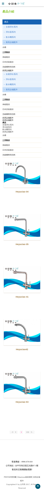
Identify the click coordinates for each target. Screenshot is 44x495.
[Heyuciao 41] (22, 279)
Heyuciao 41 (22, 297)
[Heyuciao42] (22, 332)
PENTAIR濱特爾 (10, 477)
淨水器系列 (11, 32)
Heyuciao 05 (22, 244)
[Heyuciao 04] (22, 174)
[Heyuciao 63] (22, 385)
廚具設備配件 (12, 42)
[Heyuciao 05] (22, 227)
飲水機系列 (11, 37)
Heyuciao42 (22, 349)
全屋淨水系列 (12, 27)
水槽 (4, 47)
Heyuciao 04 (22, 191)
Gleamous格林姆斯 (24, 477)
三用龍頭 (6, 52)
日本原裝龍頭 (7, 62)
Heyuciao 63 (22, 402)
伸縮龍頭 (6, 57)
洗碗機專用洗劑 (8, 67)
